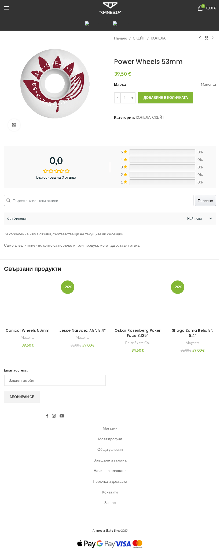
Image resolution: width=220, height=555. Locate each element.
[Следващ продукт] (213, 38)
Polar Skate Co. (137, 343)
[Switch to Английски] (124, 23)
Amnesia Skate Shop (106, 530)
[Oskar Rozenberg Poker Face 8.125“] (137, 302)
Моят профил (110, 439)
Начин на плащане (110, 470)
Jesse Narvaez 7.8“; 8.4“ (82, 330)
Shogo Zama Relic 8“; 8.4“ (192, 333)
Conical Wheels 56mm (27, 330)
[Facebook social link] (47, 416)
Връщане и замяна (110, 460)
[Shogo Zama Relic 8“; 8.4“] (192, 302)
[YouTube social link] (62, 416)
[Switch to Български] (96, 23)
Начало (120, 38)
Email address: (16, 370)
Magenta (28, 337)
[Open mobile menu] (6, 8)
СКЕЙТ (139, 38)
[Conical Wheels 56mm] (27, 302)
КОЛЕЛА (158, 38)
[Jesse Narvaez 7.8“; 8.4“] (82, 302)
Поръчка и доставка (110, 481)
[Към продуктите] (206, 38)
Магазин (110, 428)
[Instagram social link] (54, 416)
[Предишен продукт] (200, 38)
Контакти (110, 492)
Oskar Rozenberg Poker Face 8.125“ (138, 333)
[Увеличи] (14, 125)
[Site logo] (110, 7)
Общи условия (110, 449)
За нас (110, 502)
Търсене (205, 200)
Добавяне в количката (166, 97)
